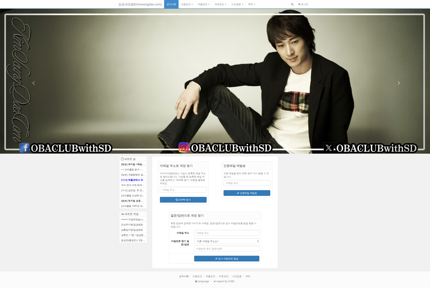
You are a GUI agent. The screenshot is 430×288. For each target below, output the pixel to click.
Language (203, 281)
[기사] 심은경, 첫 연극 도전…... (134, 190)
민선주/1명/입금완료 (132, 224)
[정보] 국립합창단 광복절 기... (134, 174)
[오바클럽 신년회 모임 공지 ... (134, 195)
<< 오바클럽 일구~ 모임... (134, 169)
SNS (250, 4)
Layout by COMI (225, 281)
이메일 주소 (183, 232)
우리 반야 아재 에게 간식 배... (134, 185)
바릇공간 (220, 4)
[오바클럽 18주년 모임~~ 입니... (134, 205)
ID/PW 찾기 (184, 199)
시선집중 (236, 4)
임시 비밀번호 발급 (228, 258)
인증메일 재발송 (248, 193)
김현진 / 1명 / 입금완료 (133, 235)
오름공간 (186, 4)
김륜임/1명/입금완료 (132, 229)
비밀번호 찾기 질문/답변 (180, 242)
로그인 (304, 4)
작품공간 (203, 4)
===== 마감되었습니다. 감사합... (134, 219)
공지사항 (171, 4)
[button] (32, 81)
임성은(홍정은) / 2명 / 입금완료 (134, 240)
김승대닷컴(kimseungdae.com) (140, 4)
